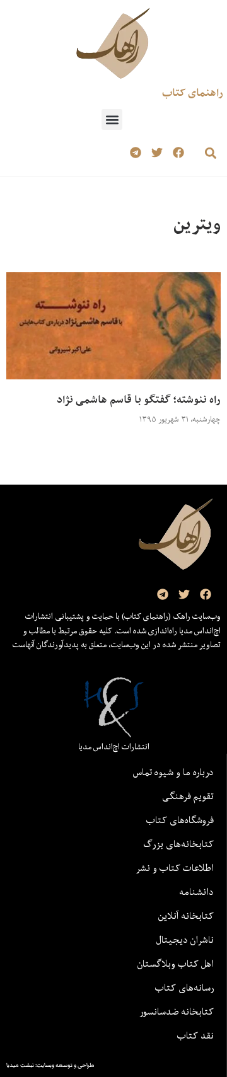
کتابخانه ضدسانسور (176, 1011)
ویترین (197, 224)
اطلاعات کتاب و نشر (175, 868)
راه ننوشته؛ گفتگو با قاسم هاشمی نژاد (139, 399)
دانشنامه (196, 892)
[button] (112, 119)
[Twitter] (157, 153)
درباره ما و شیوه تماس (173, 772)
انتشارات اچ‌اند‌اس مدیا (113, 746)
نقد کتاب (195, 1035)
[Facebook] (178, 153)
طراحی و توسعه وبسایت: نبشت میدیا (50, 1065)
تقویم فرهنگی (188, 796)
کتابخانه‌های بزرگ (178, 844)
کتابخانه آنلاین (186, 915)
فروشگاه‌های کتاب (180, 820)
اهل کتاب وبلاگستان (175, 963)
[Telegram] (136, 153)
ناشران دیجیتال (185, 939)
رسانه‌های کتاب (184, 987)
